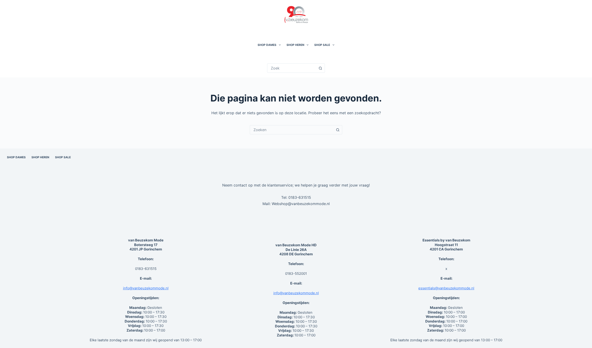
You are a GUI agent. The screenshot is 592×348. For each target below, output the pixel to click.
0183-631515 (299, 197)
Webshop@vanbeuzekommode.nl (301, 203)
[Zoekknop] (320, 68)
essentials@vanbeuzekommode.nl (446, 288)
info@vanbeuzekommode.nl (146, 288)
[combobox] (291, 129)
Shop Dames (267, 45)
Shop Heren (295, 45)
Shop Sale (322, 45)
